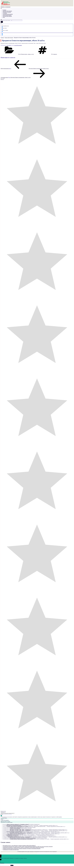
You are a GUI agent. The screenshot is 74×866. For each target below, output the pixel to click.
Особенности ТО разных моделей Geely (11, 849)
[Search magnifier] (2, 22)
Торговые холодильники (8, 14)
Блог (4, 17)
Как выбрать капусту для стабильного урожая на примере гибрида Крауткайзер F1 (19, 845)
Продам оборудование (7, 16)
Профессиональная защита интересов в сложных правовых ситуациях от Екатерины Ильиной (21, 848)
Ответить (2, 863)
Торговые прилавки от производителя (14, 831)
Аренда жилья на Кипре (15, 828)
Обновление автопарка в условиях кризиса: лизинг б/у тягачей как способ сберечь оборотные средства (23, 847)
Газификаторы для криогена (12, 834)
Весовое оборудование (7, 10)
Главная (4, 9)
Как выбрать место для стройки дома (15, 833)
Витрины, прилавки (7, 12)
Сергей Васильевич (18, 45)
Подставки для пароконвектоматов (13, 825)
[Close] (1, 19)
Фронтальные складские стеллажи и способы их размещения (22, 837)
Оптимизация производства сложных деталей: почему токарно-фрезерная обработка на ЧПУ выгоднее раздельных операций (28, 846)
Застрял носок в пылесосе (15, 827)
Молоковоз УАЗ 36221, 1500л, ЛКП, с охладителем (20, 829)
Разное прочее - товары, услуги (27, 54)
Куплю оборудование (7, 15)
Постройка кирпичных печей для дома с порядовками (21, 832)
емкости (55, 54)
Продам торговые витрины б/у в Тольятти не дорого (18, 824)
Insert (12, 865)
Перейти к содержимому (5, 6)
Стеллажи (5, 13)
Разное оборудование (9, 37)
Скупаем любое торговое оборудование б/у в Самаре (17, 826)
